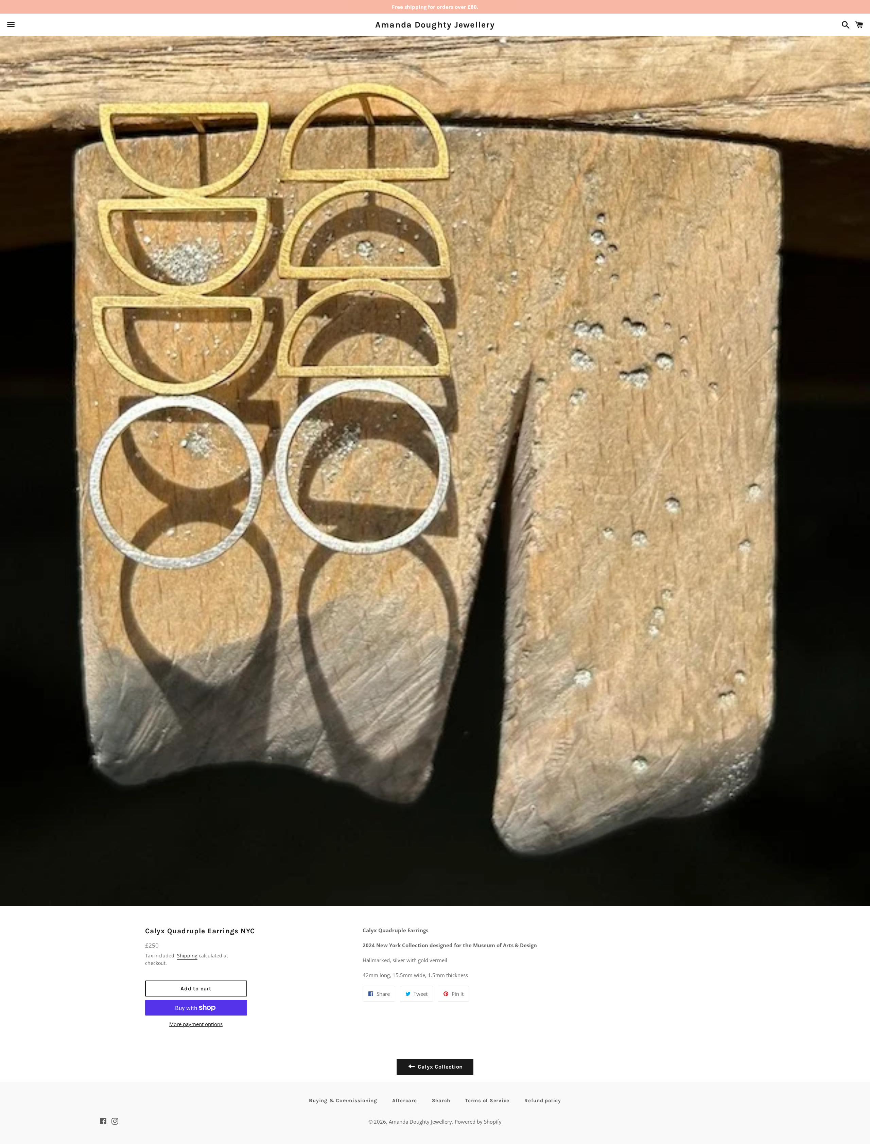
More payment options (196, 1024)
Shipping (187, 955)
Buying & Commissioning (343, 1100)
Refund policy (542, 1100)
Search (441, 1100)
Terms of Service (487, 1100)
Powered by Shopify (478, 1121)
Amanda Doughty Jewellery (435, 25)
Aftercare (404, 1100)
